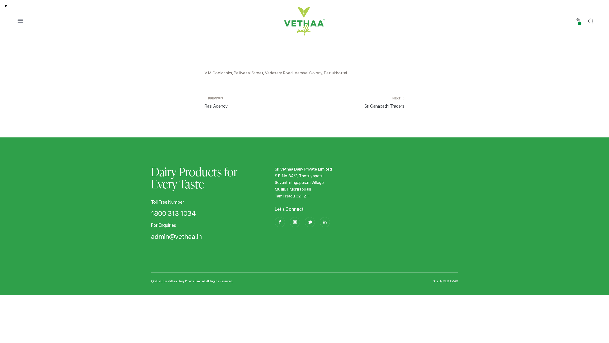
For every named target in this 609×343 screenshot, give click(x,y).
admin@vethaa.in (176, 237)
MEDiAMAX (450, 281)
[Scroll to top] (597, 331)
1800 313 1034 (173, 213)
